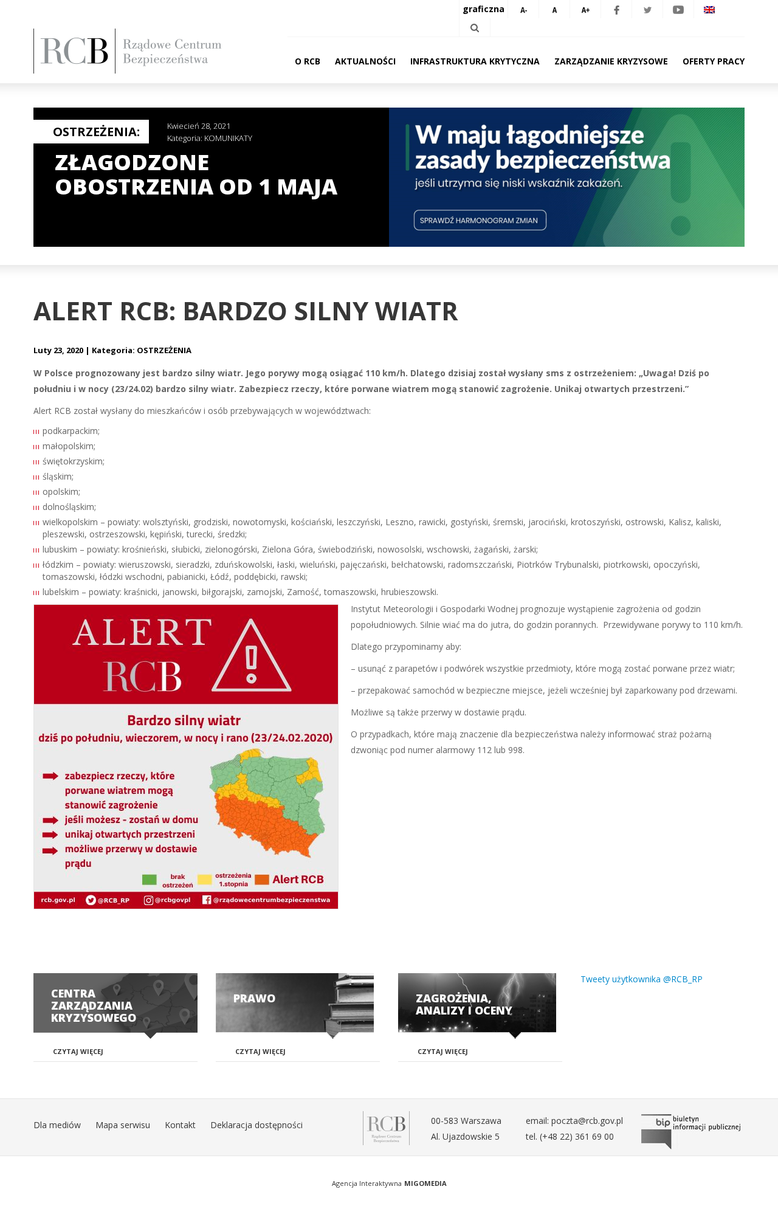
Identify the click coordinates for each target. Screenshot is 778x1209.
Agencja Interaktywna (367, 1183)
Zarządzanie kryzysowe (611, 61)
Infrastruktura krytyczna (475, 61)
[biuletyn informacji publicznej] (693, 1131)
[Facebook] (616, 9)
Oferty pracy (714, 61)
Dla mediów (57, 1125)
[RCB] (386, 1127)
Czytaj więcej (78, 1051)
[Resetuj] (554, 9)
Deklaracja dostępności (256, 1125)
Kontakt (180, 1125)
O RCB (307, 61)
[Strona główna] (145, 51)
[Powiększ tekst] (585, 9)
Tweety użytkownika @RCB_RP (641, 979)
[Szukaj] (475, 27)
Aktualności (365, 61)
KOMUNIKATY (228, 138)
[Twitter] (647, 9)
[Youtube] (678, 9)
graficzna (483, 9)
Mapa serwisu (122, 1125)
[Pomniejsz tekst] (523, 9)
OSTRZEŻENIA (164, 350)
